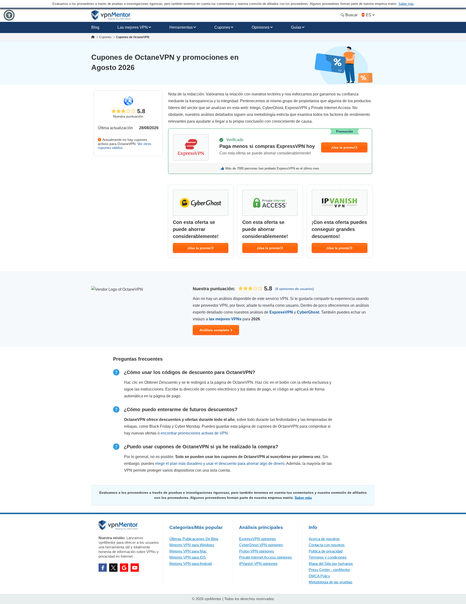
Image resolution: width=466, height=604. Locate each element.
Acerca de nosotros (324, 539)
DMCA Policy (319, 576)
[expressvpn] (270, 151)
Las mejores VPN (132, 27)
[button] (9, 15)
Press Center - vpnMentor (329, 570)
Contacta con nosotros (327, 545)
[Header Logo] (111, 15)
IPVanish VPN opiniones (258, 563)
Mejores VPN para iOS (187, 557)
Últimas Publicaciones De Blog (193, 539)
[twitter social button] (113, 567)
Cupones (222, 27)
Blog (95, 27)
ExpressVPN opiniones (257, 539)
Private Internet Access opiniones (265, 557)
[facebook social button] (103, 567)
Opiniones (260, 27)
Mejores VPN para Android (190, 563)
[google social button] (124, 567)
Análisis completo (215, 330)
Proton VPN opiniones (256, 551)
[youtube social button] (135, 567)
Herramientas (181, 27)
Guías (296, 27)
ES (368, 15)
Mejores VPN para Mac (188, 551)
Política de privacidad (325, 551)
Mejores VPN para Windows (191, 545)
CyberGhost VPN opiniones (261, 545)
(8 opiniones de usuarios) (294, 289)
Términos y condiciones (328, 557)
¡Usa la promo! (343, 147)
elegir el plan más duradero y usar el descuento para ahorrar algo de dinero (219, 463)
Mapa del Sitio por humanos (331, 563)
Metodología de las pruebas (330, 582)
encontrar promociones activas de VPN (194, 433)
